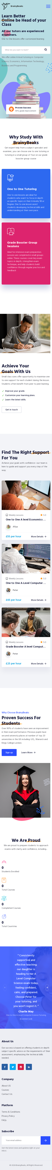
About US (6, 1086)
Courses (5, 1090)
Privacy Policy (8, 1116)
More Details (37, 537)
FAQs (4, 1120)
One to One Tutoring (22, 189)
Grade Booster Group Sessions (22, 244)
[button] (47, 987)
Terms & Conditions (11, 1112)
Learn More (26, 752)
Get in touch (11, 410)
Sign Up (9, 752)
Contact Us (7, 1094)
